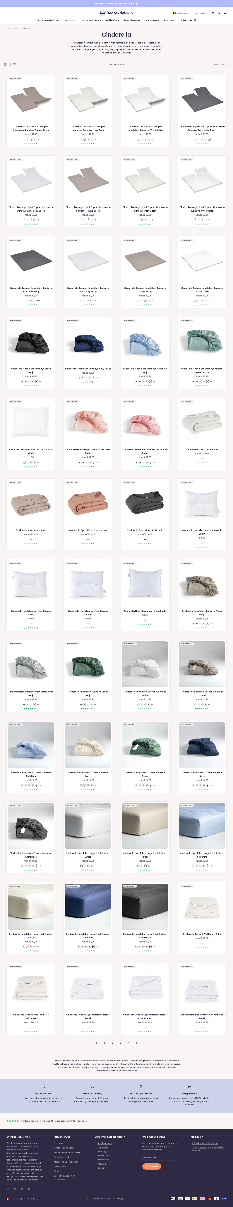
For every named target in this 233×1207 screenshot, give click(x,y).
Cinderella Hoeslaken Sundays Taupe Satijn (202, 613)
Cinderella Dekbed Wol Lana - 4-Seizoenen (31, 1016)
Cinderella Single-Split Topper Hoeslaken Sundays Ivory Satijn (145, 209)
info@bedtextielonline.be (205, 1143)
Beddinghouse (104, 1143)
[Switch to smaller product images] (10, 64)
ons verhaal (54, 1101)
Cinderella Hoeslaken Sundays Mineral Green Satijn (202, 370)
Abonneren (151, 1166)
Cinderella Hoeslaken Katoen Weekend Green (145, 774)
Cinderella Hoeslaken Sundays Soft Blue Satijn (145, 370)
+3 (211, 866)
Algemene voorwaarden (66, 1161)
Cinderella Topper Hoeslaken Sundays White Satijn (202, 290)
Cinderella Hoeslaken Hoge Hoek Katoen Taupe (145, 855)
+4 (95, 866)
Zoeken (57, 1171)
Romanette (103, 1159)
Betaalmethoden (62, 1157)
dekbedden (110, 52)
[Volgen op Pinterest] (29, 1189)
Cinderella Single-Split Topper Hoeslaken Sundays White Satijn (202, 209)
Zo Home (102, 1167)
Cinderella (26, 29)
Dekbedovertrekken (48, 20)
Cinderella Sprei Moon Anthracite (145, 530)
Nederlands (200, 13)
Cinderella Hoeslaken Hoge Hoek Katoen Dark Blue (88, 936)
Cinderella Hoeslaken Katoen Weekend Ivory (88, 774)
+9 (38, 704)
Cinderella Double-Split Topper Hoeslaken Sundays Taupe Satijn (31, 128)
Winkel (16, 29)
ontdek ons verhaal (29, 1179)
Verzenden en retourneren (67, 1152)
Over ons (58, 1143)
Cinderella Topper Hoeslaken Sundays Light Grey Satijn (88, 290)
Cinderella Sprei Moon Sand (31, 530)
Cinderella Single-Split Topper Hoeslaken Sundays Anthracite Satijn (202, 128)
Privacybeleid (60, 1166)
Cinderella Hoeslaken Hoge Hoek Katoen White (88, 855)
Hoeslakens (70, 20)
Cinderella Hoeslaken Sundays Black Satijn (31, 370)
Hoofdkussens (132, 20)
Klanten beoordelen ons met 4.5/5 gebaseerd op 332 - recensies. (54, 1120)
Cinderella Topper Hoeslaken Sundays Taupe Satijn (145, 290)
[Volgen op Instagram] (21, 1189)
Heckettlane (103, 1155)
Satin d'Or (102, 1163)
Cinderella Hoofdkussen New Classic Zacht (202, 532)
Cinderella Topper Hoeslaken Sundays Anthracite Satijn (31, 290)
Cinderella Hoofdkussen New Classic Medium (88, 613)
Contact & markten (64, 1147)
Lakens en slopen (91, 20)
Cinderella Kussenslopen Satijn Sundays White (31, 451)
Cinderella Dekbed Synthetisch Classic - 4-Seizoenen (145, 1016)
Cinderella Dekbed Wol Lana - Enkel (202, 934)
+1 (38, 139)
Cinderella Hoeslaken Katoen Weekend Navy (202, 774)
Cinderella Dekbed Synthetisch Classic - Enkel (88, 1016)
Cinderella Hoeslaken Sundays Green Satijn (88, 693)
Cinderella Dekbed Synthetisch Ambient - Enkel (202, 1016)
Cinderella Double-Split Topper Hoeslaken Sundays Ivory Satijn (88, 128)
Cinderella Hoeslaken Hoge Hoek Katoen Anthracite (145, 936)
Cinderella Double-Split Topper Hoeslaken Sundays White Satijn (145, 128)
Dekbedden (112, 20)
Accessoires (152, 20)
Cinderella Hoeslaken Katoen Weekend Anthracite (31, 855)
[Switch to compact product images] (14, 64)
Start (8, 29)
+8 (40, 381)
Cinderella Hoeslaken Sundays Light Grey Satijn (30, 693)
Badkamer (170, 20)
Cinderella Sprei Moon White (202, 449)
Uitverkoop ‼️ (188, 20)
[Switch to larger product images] (5, 64)
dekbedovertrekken (151, 49)
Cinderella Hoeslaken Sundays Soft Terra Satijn (88, 451)
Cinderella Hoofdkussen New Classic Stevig (31, 613)
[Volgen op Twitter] (14, 1189)
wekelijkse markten (20, 1166)
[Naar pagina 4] (137, 1043)
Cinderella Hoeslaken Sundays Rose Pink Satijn (145, 451)
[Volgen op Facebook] (7, 1189)
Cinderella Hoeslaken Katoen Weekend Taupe (202, 693)
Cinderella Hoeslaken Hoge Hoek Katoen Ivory (31, 936)
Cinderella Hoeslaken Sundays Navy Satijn (88, 368)
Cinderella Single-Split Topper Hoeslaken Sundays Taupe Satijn (88, 209)
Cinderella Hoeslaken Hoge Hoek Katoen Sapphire (202, 855)
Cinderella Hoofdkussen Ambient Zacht (145, 611)
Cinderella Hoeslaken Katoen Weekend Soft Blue (31, 774)
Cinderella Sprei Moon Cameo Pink (88, 530)
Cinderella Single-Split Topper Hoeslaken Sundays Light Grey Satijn (31, 209)
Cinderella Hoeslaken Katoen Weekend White (145, 693)
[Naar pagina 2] (96, 1043)
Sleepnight (102, 1151)
